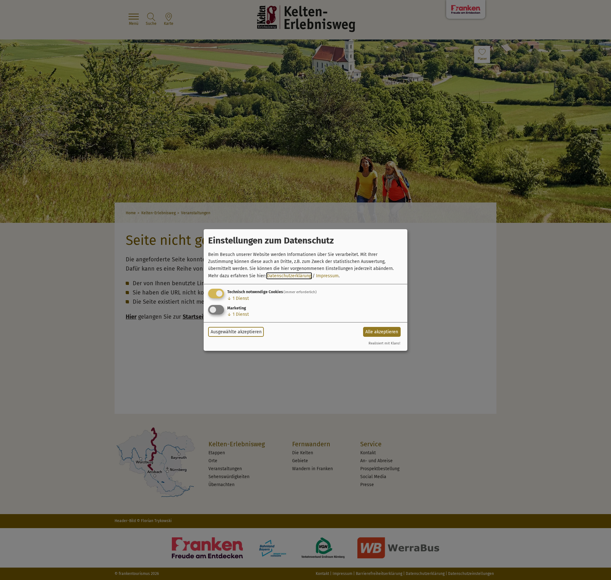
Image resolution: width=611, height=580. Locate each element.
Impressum (327, 276)
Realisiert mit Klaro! (384, 343)
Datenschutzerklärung (289, 276)
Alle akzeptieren (381, 332)
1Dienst (238, 298)
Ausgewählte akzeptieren (236, 332)
